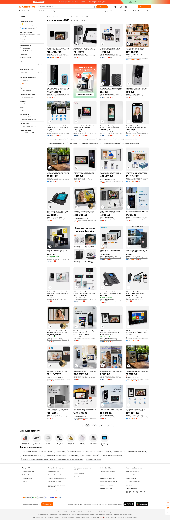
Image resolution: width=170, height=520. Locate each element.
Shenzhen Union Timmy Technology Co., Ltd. (137, 133)
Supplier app (78, 504)
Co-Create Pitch (26, 475)
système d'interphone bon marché (87, 139)
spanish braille (74, 455)
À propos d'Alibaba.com (29, 468)
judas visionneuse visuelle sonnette (137, 451)
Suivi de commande (131, 478)
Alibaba (49, 16)
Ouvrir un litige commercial (107, 478)
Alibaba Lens (30, 504)
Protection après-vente (54, 481)
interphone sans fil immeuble (90, 455)
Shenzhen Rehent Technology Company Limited (137, 58)
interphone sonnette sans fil (132, 143)
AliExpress (60, 512)
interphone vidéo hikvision (94, 459)
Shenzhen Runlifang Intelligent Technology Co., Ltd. (111, 218)
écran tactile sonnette (75, 451)
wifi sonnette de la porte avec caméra (32, 455)
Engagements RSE (27, 478)
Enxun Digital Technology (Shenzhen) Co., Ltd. (85, 220)
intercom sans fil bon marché (30, 451)
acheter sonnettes (47, 451)
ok (41, 64)
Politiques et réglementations (56, 490)
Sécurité (55, 16)
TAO (99, 512)
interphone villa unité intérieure (90, 143)
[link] (167, 503)
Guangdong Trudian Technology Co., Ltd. (137, 218)
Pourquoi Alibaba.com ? (28, 471)
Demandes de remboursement (108, 481)
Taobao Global (92, 512)
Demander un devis (79, 477)
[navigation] (32, 221)
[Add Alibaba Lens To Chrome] (47, 504)
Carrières (24, 481)
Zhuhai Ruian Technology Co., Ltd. (135, 95)
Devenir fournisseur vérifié (133, 481)
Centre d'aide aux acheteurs (107, 471)
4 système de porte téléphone (56, 139)
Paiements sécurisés (54, 471)
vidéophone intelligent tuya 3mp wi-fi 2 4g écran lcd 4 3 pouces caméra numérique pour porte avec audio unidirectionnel (53, 459)
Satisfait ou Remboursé (54, 475)
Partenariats (129, 485)
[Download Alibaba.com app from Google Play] (142, 504)
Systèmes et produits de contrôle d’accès (72, 16)
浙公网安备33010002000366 (114, 517)
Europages (111, 512)
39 (108, 425)
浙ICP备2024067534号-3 (130, 517)
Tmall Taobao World (76, 512)
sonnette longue (61, 451)
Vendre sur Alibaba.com (132, 471)
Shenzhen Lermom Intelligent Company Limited (111, 181)
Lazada (85, 512)
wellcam (72, 139)
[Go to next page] (112, 425)
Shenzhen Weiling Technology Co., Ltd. (58, 218)
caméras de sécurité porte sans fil (126, 139)
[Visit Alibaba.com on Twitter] (134, 492)
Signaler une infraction (106, 488)
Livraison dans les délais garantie (57, 478)
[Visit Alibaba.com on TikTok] (144, 492)
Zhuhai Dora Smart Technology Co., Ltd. (58, 259)
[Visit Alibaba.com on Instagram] (137, 492)
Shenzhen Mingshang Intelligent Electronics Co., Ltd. (58, 179)
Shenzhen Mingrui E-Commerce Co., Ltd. (111, 95)
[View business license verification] (101, 517)
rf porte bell (89, 451)
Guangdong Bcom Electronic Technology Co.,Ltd (85, 133)
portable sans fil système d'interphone (56, 455)
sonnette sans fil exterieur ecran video (112, 455)
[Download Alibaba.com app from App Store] (129, 504)
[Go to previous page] (84, 425)
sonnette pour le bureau (107, 139)
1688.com (67, 512)
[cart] (121, 7)
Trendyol (103, 512)
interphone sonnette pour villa (57, 143)
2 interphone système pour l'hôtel (111, 143)
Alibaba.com (118, 504)
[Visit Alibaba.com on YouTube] (141, 492)
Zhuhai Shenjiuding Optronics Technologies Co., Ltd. (137, 179)
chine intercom (73, 143)
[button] (94, 7)
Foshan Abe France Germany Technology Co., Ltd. (58, 55)
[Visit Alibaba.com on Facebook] (127, 492)
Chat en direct (104, 475)
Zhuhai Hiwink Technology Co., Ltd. (83, 179)
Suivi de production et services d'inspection (56, 485)
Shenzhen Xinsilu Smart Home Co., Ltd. (110, 55)
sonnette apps (119, 451)
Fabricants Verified (79, 473)
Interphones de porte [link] (92, 16)
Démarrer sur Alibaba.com (133, 475)
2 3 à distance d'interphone (104, 451)
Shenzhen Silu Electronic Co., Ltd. (56, 95)
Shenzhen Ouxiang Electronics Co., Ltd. (84, 55)
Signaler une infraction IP (107, 485)
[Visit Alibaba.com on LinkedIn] (130, 492)
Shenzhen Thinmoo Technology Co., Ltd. (111, 133)
